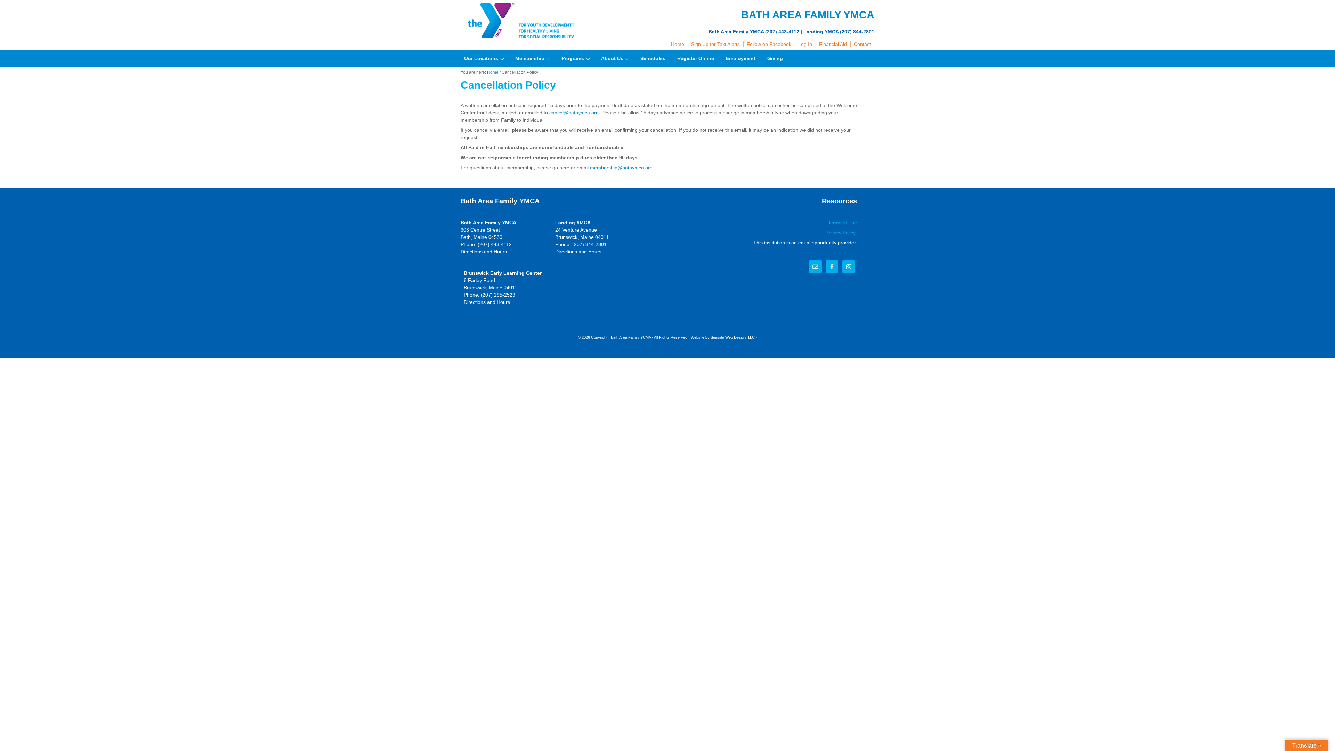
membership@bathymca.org (621, 167)
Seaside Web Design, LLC (733, 337)
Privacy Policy (841, 232)
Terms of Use (842, 222)
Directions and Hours (484, 252)
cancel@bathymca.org (574, 112)
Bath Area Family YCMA (631, 337)
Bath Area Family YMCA (520, 20)
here (564, 167)
